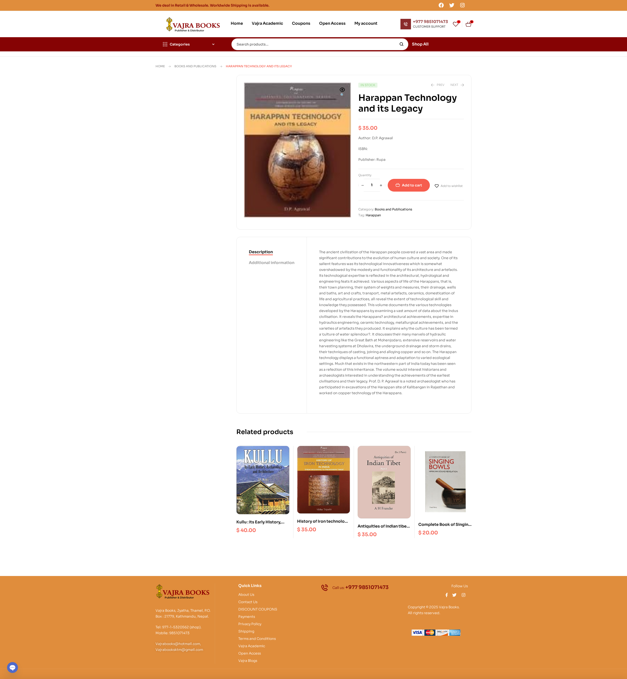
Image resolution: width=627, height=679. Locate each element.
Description (261, 251)
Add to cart (412, 185)
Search (401, 44)
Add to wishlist (452, 186)
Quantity (365, 175)
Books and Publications (195, 66)
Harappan (373, 215)
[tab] (271, 252)
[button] (342, 92)
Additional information (271, 262)
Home (160, 66)
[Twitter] (452, 5)
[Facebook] (441, 5)
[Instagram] (462, 5)
